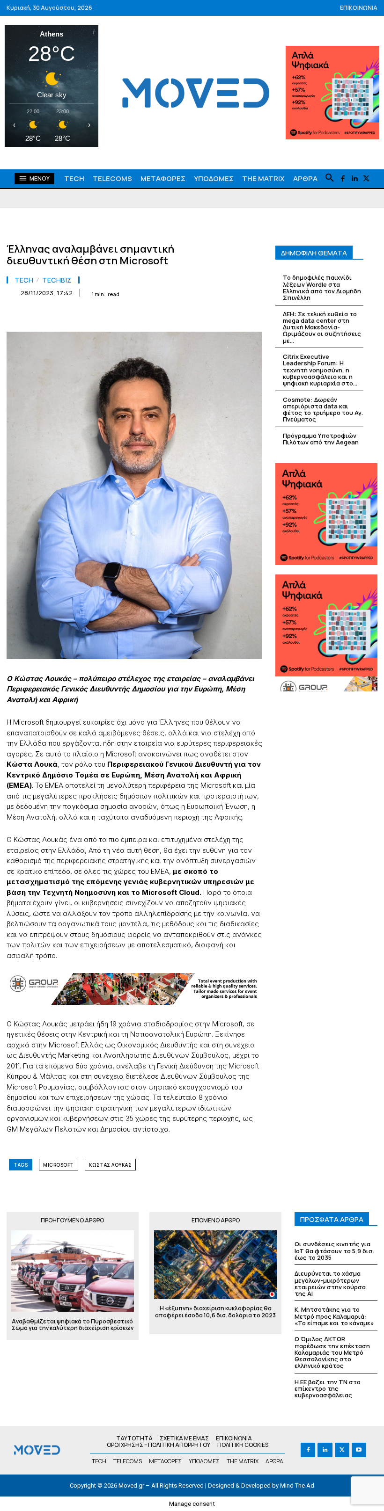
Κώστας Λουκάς (110, 1165)
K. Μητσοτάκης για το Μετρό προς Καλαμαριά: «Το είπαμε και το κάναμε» (334, 1316)
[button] (329, 178)
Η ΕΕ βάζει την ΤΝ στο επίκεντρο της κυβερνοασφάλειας (328, 1389)
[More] (252, 316)
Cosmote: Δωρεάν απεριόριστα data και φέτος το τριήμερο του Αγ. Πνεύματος (323, 409)
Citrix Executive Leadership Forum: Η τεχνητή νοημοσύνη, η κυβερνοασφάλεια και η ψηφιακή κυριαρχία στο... (320, 369)
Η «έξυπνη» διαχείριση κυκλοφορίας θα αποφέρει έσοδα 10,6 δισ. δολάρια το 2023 (215, 1315)
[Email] (165, 316)
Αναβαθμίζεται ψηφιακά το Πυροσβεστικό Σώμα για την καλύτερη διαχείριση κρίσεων (72, 1325)
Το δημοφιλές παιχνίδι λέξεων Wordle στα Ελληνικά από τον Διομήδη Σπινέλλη (322, 287)
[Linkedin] (354, 178)
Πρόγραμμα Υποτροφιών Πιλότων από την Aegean (321, 438)
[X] (365, 178)
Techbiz (57, 280)
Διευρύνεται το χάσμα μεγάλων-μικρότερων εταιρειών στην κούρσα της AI (330, 1283)
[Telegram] (187, 316)
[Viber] (208, 316)
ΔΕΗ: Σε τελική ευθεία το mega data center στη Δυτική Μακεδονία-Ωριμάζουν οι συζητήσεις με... (322, 327)
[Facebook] (342, 178)
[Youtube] (359, 1450)
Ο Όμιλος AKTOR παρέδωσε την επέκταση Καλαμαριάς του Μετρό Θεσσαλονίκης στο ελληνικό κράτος (332, 1352)
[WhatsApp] (122, 316)
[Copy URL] (230, 316)
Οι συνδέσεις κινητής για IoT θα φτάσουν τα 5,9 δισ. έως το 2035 (334, 1251)
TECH (24, 280)
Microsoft (58, 1165)
